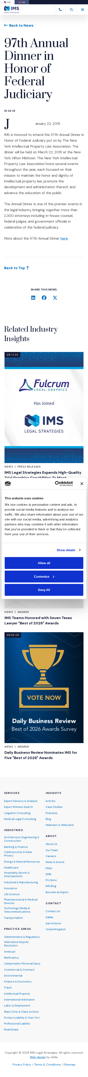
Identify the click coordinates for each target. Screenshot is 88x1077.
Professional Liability (17, 1023)
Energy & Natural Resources (22, 861)
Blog (48, 819)
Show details (66, 550)
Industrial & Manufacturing (21, 882)
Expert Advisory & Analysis (21, 801)
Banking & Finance (16, 847)
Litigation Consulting (17, 813)
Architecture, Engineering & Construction (21, 839)
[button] (71, 9)
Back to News (21, 25)
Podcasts (52, 813)
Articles (50, 801)
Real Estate (11, 1029)
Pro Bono (51, 880)
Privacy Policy (22, 1064)
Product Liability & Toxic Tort (21, 1017)
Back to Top (14, 267)
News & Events (55, 862)
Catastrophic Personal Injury (22, 963)
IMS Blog (51, 886)
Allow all (44, 563)
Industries (13, 830)
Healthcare (11, 867)
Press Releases (29, 466)
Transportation (13, 918)
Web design (38, 1057)
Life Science (12, 894)
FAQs (49, 868)
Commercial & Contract (19, 969)
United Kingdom (56, 929)
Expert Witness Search (18, 807)
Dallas (49, 917)
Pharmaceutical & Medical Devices (20, 901)
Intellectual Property (17, 993)
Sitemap (70, 1064)
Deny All (44, 590)
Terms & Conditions (47, 1064)
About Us (51, 844)
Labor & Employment (17, 1005)
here (64, 238)
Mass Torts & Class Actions (21, 1011)
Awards (23, 612)
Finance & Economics (18, 981)
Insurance (10, 888)
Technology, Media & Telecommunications (17, 909)
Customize (41, 576)
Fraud (7, 987)
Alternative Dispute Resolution (16, 943)
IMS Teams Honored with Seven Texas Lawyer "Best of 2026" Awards (38, 620)
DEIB (48, 874)
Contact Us (53, 911)
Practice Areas (17, 929)
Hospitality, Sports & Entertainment (16, 874)
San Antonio (53, 923)
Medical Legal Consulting (20, 819)
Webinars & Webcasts (60, 825)
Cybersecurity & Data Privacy (18, 853)
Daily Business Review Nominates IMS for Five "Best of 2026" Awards (41, 755)
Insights (53, 793)
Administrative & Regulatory (22, 937)
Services (11, 793)
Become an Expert (57, 892)
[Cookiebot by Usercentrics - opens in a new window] (55, 483)
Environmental (13, 975)
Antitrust (9, 951)
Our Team (52, 850)
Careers (51, 856)
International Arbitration (19, 999)
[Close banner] (81, 483)
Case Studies (54, 807)
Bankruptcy (11, 957)
